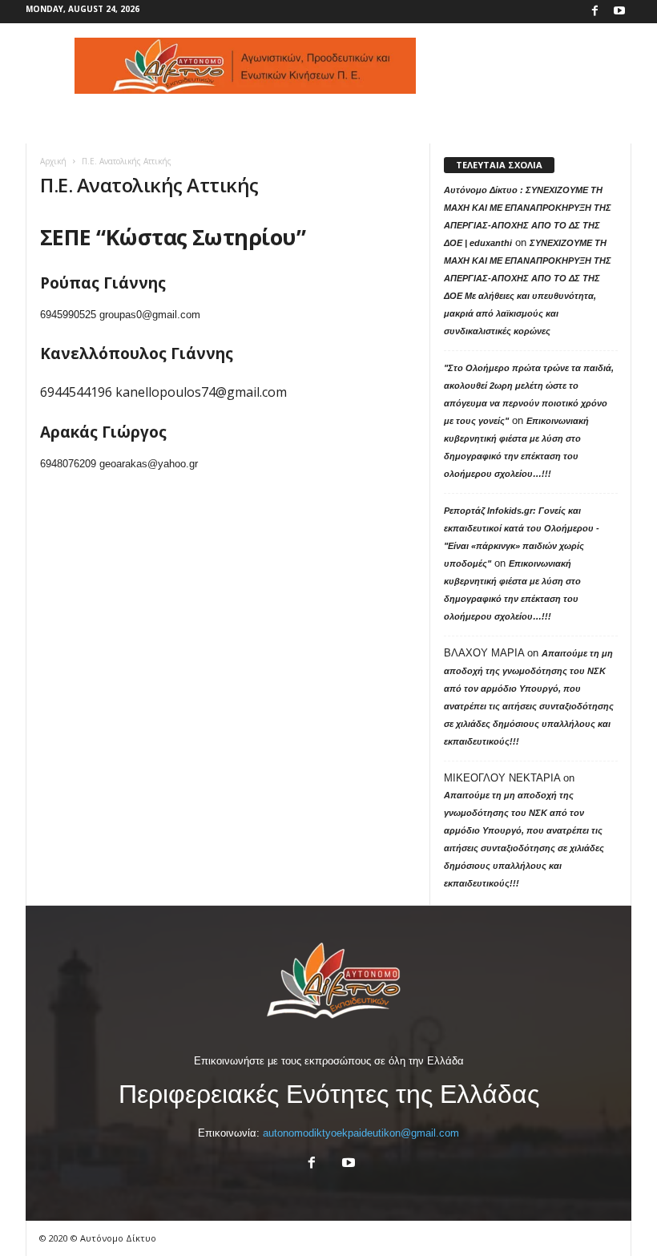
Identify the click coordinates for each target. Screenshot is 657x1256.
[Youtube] (619, 11)
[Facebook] (594, 11)
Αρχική (53, 161)
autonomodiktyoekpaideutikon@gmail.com (361, 1133)
